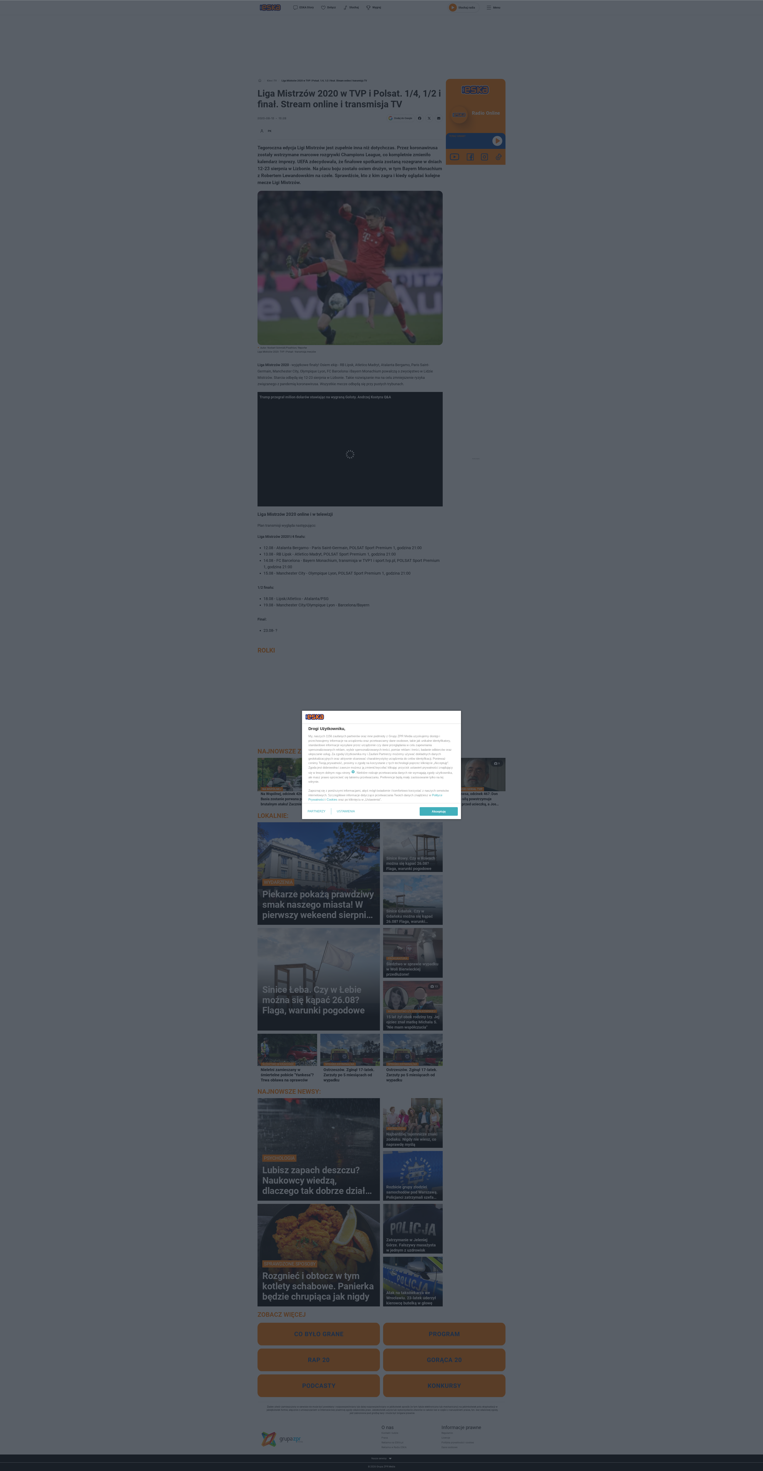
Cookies (332, 799)
